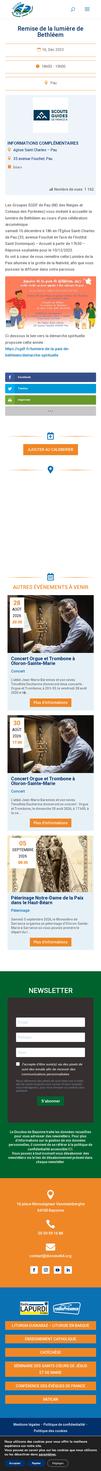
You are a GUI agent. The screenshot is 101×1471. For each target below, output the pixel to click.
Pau (53, 83)
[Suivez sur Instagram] (46, 1270)
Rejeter (36, 1463)
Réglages (58, 1463)
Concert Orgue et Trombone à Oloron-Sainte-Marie (43, 661)
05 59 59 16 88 (50, 1233)
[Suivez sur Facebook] (34, 1270)
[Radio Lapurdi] (36, 1313)
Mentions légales (26, 1424)
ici (70, 1149)
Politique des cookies (50, 1431)
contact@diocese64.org (50, 1256)
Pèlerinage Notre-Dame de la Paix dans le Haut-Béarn (47, 900)
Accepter (15, 1463)
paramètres (47, 1454)
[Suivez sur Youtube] (57, 1270)
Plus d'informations (51, 702)
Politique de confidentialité (64, 1424)
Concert (18, 671)
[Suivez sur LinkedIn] (68, 1270)
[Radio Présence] (67, 1313)
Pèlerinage (20, 910)
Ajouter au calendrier (50, 449)
